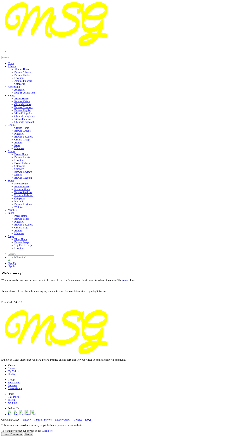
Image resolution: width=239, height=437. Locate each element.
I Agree (28, 434)
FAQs (88, 419)
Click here (47, 430)
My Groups (14, 382)
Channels (12, 368)
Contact (78, 419)
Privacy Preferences (12, 434)
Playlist (11, 374)
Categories (13, 396)
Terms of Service (43, 419)
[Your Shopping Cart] (9, 260)
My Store (12, 402)
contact (125, 280)
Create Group (15, 388)
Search (11, 399)
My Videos (13, 371)
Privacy (27, 419)
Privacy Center (62, 419)
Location (12, 385)
